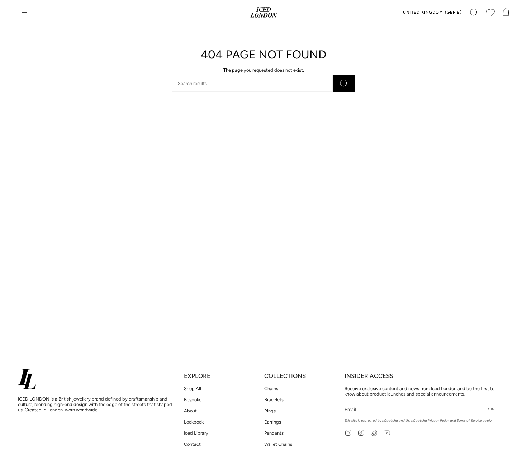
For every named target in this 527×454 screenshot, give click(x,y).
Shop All (192, 388)
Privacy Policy (438, 420)
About (190, 410)
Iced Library (196, 433)
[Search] (344, 83)
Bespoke (192, 399)
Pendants (274, 433)
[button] (474, 12)
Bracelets (274, 399)
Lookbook (194, 422)
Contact (192, 444)
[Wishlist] (490, 12)
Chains (271, 388)
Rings (270, 410)
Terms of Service (469, 420)
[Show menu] (25, 12)
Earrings (272, 422)
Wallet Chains (278, 444)
